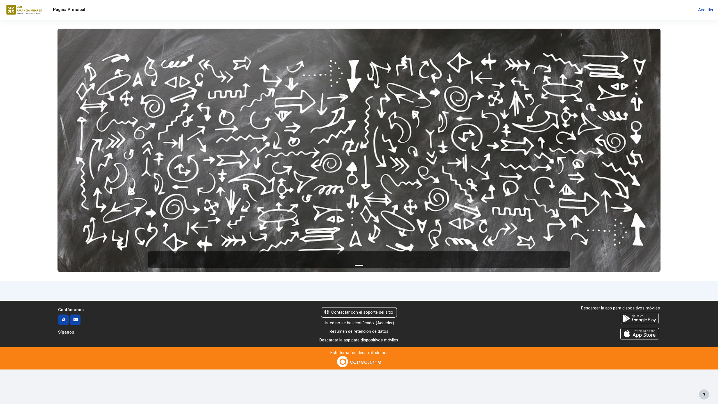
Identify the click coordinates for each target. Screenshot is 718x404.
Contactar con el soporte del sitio (362, 312)
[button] (102, 150)
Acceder (706, 9)
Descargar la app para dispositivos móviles (358, 340)
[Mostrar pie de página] (704, 394)
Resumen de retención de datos (359, 331)
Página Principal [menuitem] (69, 9)
